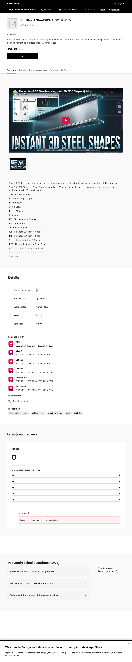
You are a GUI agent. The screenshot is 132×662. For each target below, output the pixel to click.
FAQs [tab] (63, 70)
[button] (48, 571)
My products (114, 10)
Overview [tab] (11, 70)
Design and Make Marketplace (21, 9)
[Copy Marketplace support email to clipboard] (117, 571)
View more (13, 256)
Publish (88, 9)
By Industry (46, 9)
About (102, 10)
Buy (23, 56)
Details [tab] (22, 70)
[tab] (18, 163)
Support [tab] (54, 70)
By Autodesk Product (68, 9)
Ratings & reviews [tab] (38, 70)
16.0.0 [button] (39, 315)
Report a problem (106, 571)
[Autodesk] (13, 4)
